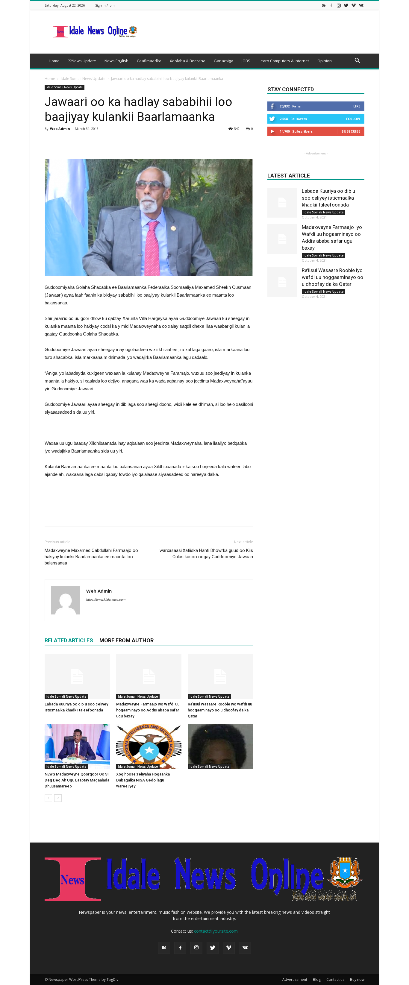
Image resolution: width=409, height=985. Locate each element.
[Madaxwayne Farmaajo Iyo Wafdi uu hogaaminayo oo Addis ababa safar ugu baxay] (148, 676)
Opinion (324, 60)
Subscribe (351, 131)
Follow (353, 118)
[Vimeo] (353, 5)
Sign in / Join (105, 5)
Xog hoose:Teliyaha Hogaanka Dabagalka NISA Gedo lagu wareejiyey (143, 780)
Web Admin (60, 128)
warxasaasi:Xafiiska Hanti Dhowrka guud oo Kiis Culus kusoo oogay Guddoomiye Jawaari (206, 553)
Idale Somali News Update (83, 78)
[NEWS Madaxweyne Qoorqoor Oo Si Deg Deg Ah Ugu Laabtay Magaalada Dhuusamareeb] (77, 746)
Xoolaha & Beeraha (187, 60)
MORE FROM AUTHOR (126, 640)
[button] (357, 61)
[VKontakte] (361, 5)
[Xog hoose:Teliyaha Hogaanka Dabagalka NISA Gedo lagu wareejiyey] (148, 746)
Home (54, 60)
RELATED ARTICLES (69, 640)
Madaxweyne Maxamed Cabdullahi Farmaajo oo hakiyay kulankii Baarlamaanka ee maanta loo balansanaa (91, 557)
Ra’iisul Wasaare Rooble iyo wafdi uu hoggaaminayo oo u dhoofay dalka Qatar (220, 710)
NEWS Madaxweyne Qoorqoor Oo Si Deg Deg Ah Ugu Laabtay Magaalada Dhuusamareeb (77, 780)
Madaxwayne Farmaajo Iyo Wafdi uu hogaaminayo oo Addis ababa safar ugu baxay (147, 710)
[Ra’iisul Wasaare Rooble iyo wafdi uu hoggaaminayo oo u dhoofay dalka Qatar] (220, 676)
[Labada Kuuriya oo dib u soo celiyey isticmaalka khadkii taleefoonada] (77, 676)
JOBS (246, 60)
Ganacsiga (223, 60)
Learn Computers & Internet (284, 60)
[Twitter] (346, 5)
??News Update (82, 60)
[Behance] (323, 5)
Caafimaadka (149, 60)
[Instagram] (338, 5)
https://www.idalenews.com (105, 599)
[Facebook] (331, 5)
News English (116, 60)
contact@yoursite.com (216, 931)
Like (356, 106)
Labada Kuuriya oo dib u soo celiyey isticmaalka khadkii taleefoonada (328, 198)
